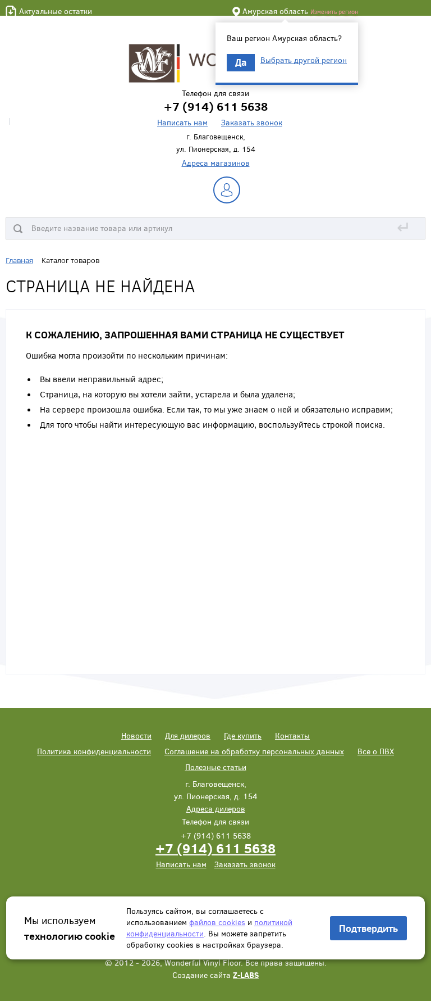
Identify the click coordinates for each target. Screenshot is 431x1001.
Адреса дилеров (215, 808)
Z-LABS (246, 975)
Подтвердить (368, 928)
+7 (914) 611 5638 (215, 848)
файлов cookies (217, 922)
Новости (136, 735)
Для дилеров (187, 735)
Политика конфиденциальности (94, 751)
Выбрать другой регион (303, 60)
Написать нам (182, 122)
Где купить (243, 735)
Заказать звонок (251, 122)
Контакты (292, 735)
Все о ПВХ (375, 751)
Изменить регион (334, 11)
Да (240, 62)
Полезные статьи (215, 767)
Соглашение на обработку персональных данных (254, 751)
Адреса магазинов (216, 162)
